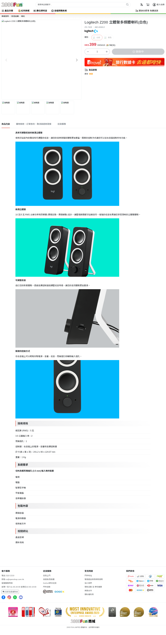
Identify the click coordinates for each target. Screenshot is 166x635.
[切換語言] (141, 4)
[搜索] (127, 4)
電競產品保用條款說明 (94, 579)
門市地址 (88, 576)
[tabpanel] (83, 337)
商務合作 (88, 591)
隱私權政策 (89, 594)
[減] (88, 52)
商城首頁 (5, 16)
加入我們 (88, 583)
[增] (106, 52)
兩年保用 (19, 542)
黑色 (110, 37)
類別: (87, 37)
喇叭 (23, 16)
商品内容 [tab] (6, 124)
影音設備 (15, 16)
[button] (77, 60)
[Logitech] (91, 31)
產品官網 (19, 537)
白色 (98, 37)
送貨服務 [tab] (62, 124)
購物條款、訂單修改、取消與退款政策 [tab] (33, 124)
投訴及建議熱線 (11, 592)
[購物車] (147, 4)
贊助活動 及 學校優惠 (93, 587)
